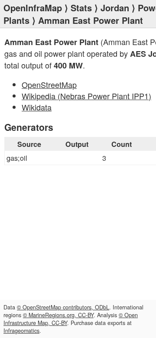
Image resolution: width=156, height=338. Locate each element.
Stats (81, 7)
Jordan (115, 7)
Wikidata (37, 107)
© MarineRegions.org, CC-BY (58, 315)
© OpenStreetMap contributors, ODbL (63, 307)
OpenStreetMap (49, 84)
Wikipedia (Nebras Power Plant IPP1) (86, 95)
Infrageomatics (21, 331)
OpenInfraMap (32, 7)
